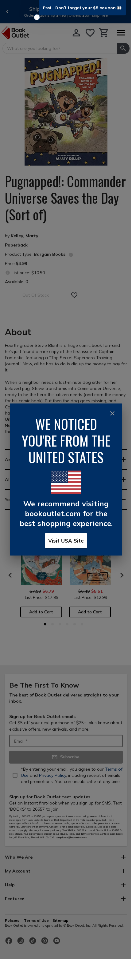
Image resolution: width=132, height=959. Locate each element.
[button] (82, 7)
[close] (112, 413)
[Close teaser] (37, 17)
